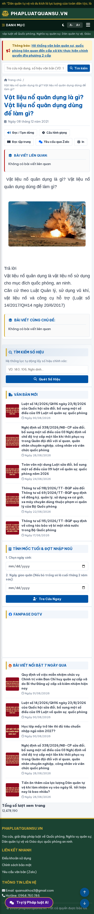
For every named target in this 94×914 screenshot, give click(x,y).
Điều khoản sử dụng (16, 858)
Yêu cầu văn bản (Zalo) (19, 872)
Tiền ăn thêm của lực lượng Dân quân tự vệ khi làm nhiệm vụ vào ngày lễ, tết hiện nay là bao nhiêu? (53, 787)
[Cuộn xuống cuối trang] (84, 903)
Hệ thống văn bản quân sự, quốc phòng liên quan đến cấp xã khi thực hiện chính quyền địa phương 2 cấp (50, 50)
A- (71, 25)
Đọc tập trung (21, 142)
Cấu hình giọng (57, 132)
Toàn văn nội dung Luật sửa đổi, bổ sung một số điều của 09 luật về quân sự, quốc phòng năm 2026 (54, 469)
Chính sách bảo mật (17, 865)
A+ (78, 25)
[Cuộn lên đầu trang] (84, 892)
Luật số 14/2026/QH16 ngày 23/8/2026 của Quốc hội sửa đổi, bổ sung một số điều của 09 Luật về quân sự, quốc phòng (54, 408)
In (83, 142)
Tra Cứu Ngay (50, 599)
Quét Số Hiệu (49, 379)
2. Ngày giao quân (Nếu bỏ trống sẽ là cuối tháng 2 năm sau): (46, 577)
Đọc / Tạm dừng (23, 132)
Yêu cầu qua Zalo (56, 142)
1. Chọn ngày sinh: (19, 557)
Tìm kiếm (80, 68)
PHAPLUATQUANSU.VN (39, 13)
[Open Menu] (88, 25)
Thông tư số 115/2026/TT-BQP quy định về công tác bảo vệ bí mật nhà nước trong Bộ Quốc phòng (54, 525)
